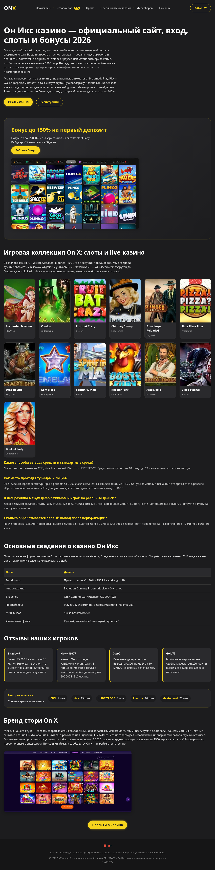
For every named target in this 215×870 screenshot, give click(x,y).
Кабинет (201, 8)
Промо (90, 8)
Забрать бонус (25, 150)
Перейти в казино (107, 825)
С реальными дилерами (115, 8)
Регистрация (49, 102)
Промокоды (43, 8)
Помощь (164, 8)
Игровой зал (68, 8)
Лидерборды (145, 8)
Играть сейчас (18, 101)
